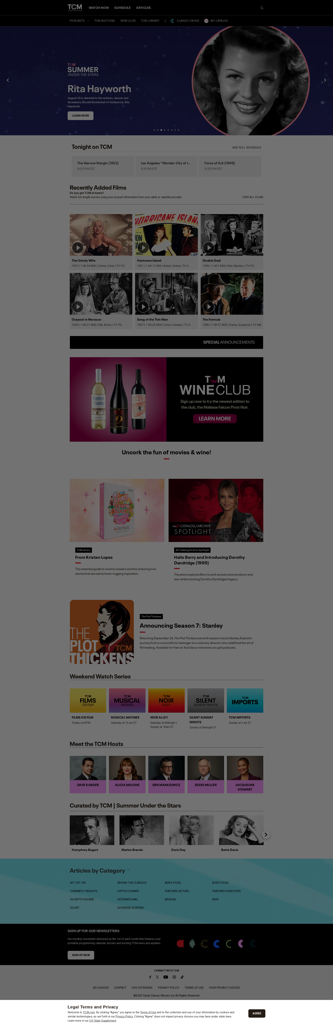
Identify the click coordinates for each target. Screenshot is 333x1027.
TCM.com (89, 1012)
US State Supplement (102, 1020)
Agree (257, 1013)
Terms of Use (148, 1012)
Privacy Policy (124, 1016)
